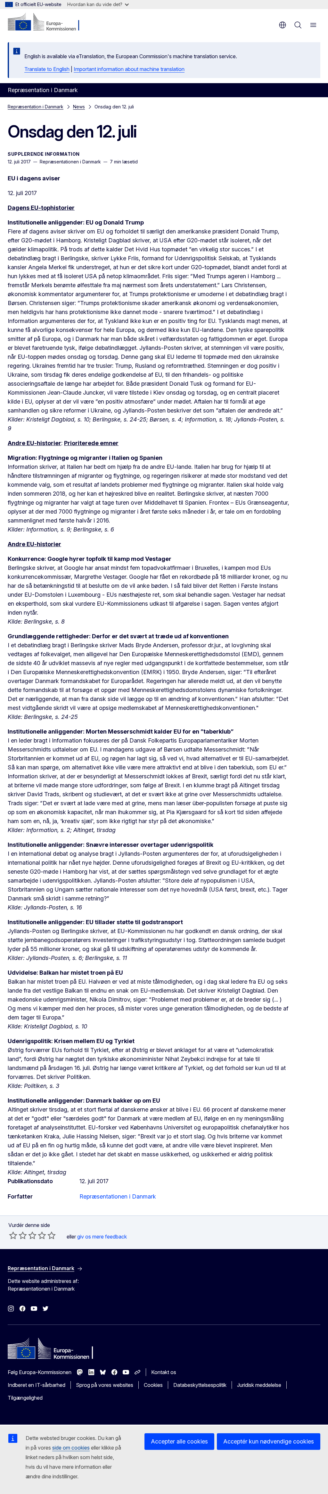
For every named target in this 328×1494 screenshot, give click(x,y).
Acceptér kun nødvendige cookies (268, 1441)
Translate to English (47, 69)
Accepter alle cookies (179, 1441)
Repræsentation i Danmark (35, 106)
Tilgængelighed (25, 1398)
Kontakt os (163, 1372)
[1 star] (13, 1235)
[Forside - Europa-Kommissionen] (47, 22)
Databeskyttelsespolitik (199, 1385)
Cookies (153, 1385)
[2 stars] (18, 1235)
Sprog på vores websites (104, 1385)
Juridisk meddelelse (259, 1385)
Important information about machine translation (129, 69)
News (79, 106)
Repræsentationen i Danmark (117, 1196)
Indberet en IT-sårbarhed (36, 1385)
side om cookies (71, 1447)
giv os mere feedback (102, 1236)
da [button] (282, 25)
